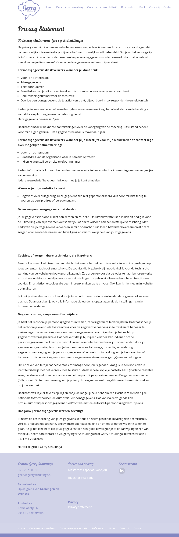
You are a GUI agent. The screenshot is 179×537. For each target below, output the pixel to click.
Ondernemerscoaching (69, 7)
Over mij (154, 7)
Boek (142, 7)
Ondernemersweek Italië (102, 7)
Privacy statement (80, 507)
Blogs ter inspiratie (80, 478)
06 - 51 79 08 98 (28, 470)
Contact (168, 7)
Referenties (128, 7)
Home (48, 7)
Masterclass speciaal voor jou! (87, 470)
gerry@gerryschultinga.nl (34, 475)
